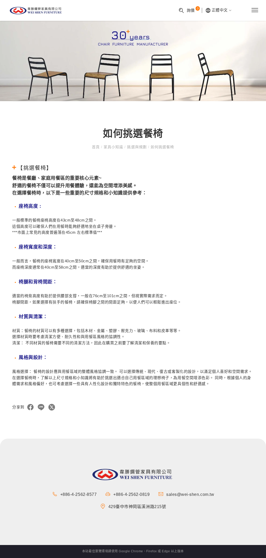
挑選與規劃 (137, 147)
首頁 (96, 147)
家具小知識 (113, 147)
